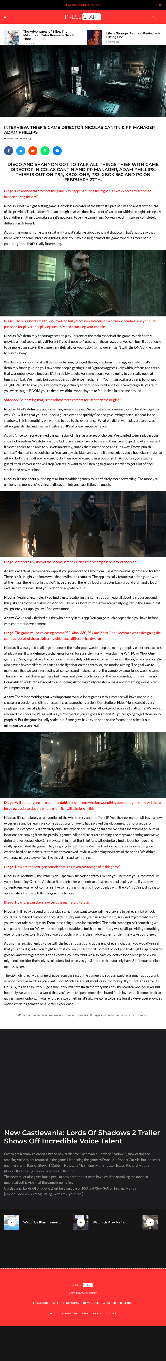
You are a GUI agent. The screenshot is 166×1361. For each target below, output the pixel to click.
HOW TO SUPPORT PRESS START (83, 4)
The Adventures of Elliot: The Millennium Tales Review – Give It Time (48, 35)
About (53, 1313)
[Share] (8, 150)
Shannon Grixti (11, 138)
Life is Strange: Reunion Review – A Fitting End (133, 35)
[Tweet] (20, 150)
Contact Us (69, 1313)
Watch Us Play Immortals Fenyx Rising (42, 1222)
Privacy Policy (91, 1313)
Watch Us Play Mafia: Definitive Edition (111, 1222)
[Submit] (32, 150)
